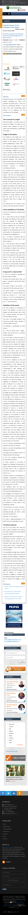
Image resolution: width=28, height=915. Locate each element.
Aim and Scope (6, 826)
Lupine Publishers (8, 847)
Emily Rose (9, 634)
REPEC (10, 740)
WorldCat (11, 733)
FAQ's (4, 836)
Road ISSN (11, 724)
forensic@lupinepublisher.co (12, 641)
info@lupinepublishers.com (10, 813)
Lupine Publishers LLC (20, 900)
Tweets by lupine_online (12, 751)
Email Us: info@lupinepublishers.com (12, 1)
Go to (23, 96)
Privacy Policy (16, 907)
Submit (22, 661)
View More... (20, 745)
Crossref (11, 726)
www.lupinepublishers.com (8, 905)
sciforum (11, 738)
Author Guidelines (7, 829)
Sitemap (5, 838)
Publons (11, 731)
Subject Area (6, 831)
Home (4, 824)
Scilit (10, 729)
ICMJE (10, 735)
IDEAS (10, 742)
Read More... (13, 781)
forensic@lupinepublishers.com (12, 639)
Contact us (5, 834)
